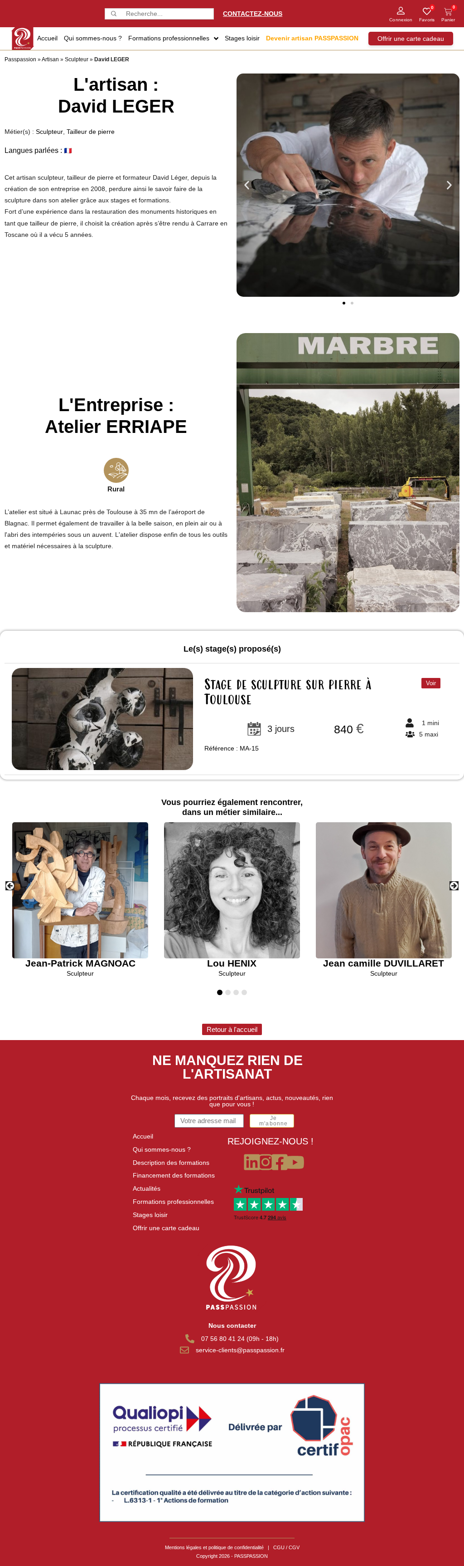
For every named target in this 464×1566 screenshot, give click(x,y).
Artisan (50, 59)
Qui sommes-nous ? (162, 1149)
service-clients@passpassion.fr (240, 1350)
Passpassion (20, 59)
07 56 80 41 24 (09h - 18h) (240, 1338)
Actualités (146, 1188)
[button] (246, 185)
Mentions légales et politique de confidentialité (214, 1547)
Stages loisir (150, 1214)
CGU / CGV (286, 1547)
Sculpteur (76, 59)
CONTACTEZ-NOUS (252, 13)
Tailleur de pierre (91, 131)
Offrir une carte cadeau (166, 1228)
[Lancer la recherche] (113, 14)
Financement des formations (174, 1175)
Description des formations (171, 1162)
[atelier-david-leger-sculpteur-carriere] (348, 472)
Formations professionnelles (173, 1201)
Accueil (143, 1136)
